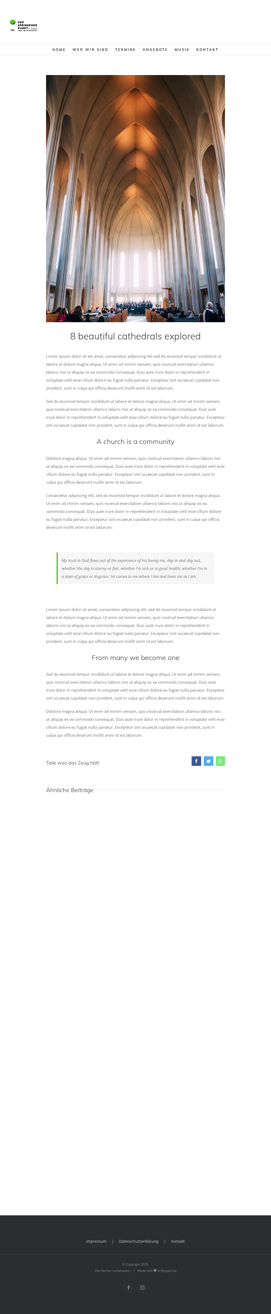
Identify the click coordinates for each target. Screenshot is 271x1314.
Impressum (96, 1241)
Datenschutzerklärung (139, 1241)
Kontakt (178, 1241)
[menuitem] (62, 49)
